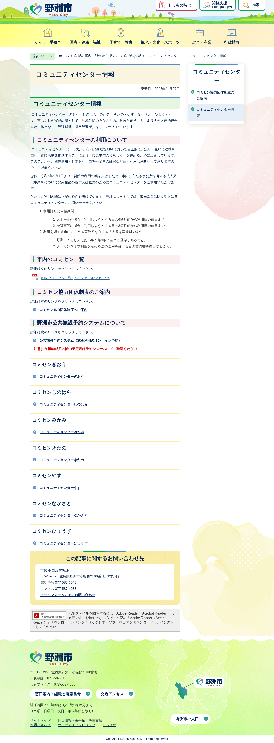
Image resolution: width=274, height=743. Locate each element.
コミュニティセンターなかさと (64, 515)
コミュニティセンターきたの (62, 460)
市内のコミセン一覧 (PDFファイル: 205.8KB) (75, 278)
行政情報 (232, 42)
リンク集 (109, 725)
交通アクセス (112, 694)
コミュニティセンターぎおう (62, 376)
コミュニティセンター (163, 56)
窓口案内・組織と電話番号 (58, 694)
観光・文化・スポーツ (160, 42)
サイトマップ (40, 720)
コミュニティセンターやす (60, 488)
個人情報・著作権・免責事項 (80, 720)
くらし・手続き (47, 42)
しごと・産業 (199, 42)
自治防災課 (132, 56)
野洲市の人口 (187, 719)
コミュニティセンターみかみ (62, 432)
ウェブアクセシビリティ (76, 725)
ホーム (64, 56)
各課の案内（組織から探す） (96, 56)
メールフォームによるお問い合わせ (67, 595)
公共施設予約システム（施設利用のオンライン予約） (81, 340)
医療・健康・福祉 (85, 42)
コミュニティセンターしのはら (64, 404)
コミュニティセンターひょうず (64, 543)
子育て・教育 (121, 42)
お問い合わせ (40, 725)
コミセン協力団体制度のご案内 (64, 310)
